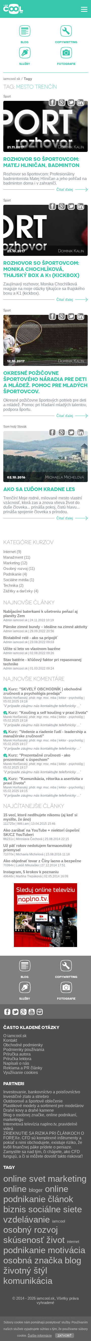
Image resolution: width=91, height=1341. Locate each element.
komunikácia (27, 1281)
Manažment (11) (16, 557)
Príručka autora (17, 1054)
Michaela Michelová (64, 476)
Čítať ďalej (64, 189)
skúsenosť (23, 1240)
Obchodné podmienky (23, 1045)
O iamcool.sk (15, 1036)
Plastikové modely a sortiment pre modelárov (43, 1106)
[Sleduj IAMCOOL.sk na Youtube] (32, 1012)
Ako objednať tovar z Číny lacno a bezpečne (42, 861)
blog (73, 1260)
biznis (14, 1209)
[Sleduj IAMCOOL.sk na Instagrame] (40, 1012)
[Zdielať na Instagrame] (80, 102)
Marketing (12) (15, 563)
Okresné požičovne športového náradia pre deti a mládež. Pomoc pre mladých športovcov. (45, 382)
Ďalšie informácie (40, 1335)
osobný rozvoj (30, 1230)
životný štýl (25, 1270)
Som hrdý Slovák (15, 426)
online (15, 1189)
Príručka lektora (17, 1059)
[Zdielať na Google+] (61, 102)
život (55, 1240)
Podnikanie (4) (15, 574)
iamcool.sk (11, 79)
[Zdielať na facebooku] (52, 102)
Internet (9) (12, 551)
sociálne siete (55, 1209)
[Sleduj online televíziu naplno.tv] (45, 945)
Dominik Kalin (71, 146)
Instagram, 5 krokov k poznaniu (31, 872)
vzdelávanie (26, 1219)
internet (73, 1241)
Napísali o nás (16, 1063)
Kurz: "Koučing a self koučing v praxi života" (48, 712)
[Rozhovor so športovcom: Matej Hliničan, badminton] (45, 126)
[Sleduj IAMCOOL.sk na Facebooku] (7, 1012)
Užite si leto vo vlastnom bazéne (31, 648)
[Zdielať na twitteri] (71, 102)
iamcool (58, 1221)
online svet (24, 1178)
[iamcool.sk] (13, 9)
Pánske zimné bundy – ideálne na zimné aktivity (45, 627)
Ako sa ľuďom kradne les (39, 489)
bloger (36, 1190)
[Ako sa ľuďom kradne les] (45, 456)
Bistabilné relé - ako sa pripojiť (30, 638)
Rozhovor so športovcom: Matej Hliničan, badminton (41, 162)
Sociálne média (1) (18, 580)
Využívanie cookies (20, 1072)
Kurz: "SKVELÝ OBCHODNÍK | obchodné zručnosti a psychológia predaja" (42, 691)
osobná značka (32, 1260)
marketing (67, 1178)
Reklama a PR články (22, 1068)
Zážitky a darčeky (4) (20, 591)
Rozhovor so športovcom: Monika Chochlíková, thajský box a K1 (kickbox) (41, 269)
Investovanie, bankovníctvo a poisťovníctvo (41, 1092)
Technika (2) (13, 585)
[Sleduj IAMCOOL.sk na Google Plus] (23, 1012)
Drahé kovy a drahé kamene (28, 1110)
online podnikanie (35, 1194)
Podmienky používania (23, 1049)
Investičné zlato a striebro (26, 1096)
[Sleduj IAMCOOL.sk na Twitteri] (15, 1012)
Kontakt (10, 1040)
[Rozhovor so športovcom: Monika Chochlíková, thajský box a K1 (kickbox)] (45, 230)
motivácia (66, 1250)
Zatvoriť (65, 1335)
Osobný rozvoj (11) (19, 568)
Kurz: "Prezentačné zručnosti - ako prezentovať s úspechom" (36, 757)
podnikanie (24, 1250)
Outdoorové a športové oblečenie (33, 1101)
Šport (7, 96)
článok (60, 1199)
